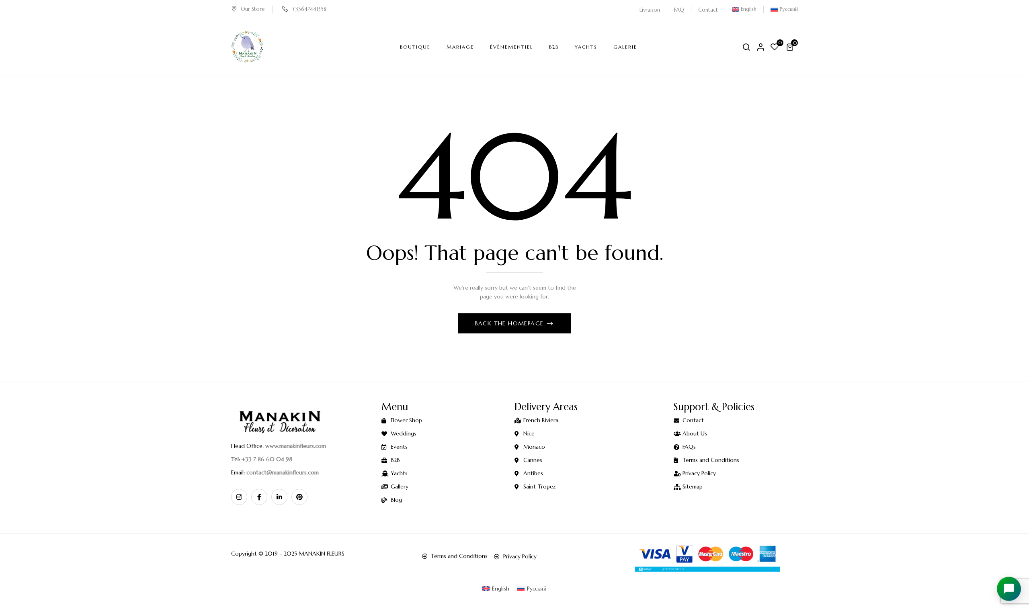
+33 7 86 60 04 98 (267, 459)
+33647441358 (309, 9)
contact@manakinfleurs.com (282, 472)
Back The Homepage (510, 323)
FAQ (679, 9)
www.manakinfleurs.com (295, 446)
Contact (708, 9)
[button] (791, 47)
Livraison (650, 9)
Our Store (252, 9)
